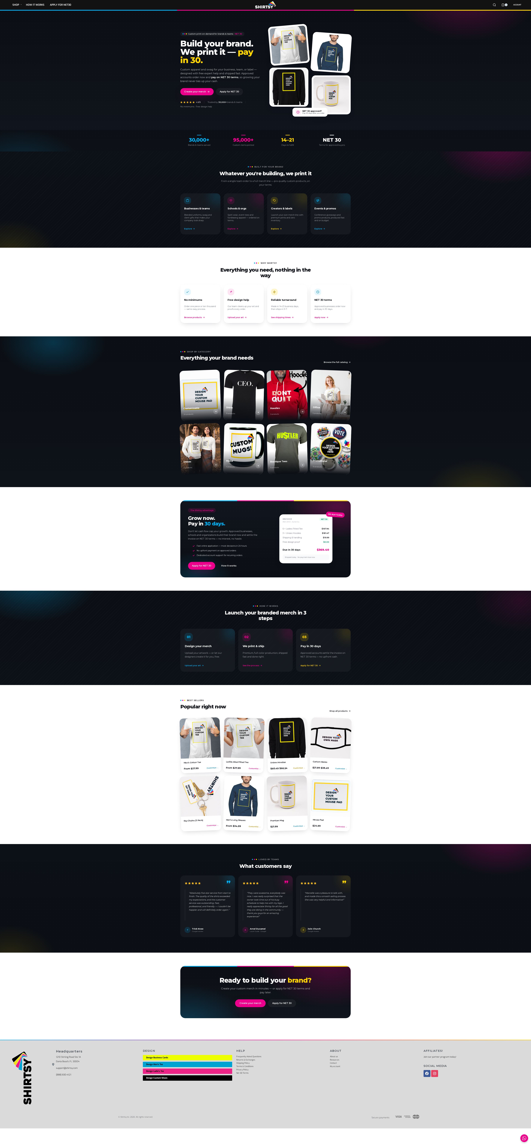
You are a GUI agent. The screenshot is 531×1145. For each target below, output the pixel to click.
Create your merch (195, 91)
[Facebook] (427, 1073)
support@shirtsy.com (67, 1068)
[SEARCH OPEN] (494, 4)
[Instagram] (434, 1073)
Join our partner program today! (440, 1056)
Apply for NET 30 (229, 91)
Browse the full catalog (336, 362)
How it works (228, 565)
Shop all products (338, 711)
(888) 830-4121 (63, 1074)
